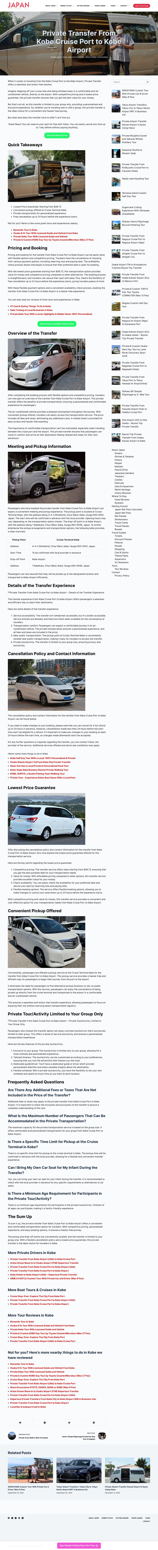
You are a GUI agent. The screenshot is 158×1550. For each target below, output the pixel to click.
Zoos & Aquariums (124, 486)
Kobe (70, 57)
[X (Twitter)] (45, 1423)
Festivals (119, 483)
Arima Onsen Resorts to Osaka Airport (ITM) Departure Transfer (44, 1263)
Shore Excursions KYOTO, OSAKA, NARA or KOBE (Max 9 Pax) (43, 1387)
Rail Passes (120, 516)
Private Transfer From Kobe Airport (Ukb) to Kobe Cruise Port (42, 1259)
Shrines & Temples (124, 456)
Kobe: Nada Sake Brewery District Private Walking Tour (39, 770)
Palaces (119, 542)
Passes (118, 545)
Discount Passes (123, 539)
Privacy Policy (122, 575)
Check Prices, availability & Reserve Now (57, 324)
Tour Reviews (102, 57)
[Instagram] (16, 1518)
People (118, 463)
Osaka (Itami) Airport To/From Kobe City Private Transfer (40, 762)
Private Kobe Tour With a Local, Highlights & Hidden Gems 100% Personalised (51, 314)
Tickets (118, 536)
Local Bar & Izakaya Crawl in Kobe (28, 1407)
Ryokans (119, 503)
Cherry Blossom (123, 493)
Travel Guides (99, 6)
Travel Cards (121, 522)
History (118, 459)
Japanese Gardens (124, 473)
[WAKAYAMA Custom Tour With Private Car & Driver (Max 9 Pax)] (30, 1470)
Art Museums (122, 562)
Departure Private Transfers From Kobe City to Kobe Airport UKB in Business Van (53, 1399)
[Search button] (148, 82)
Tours (112, 6)
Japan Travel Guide (141, 6)
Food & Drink (121, 469)
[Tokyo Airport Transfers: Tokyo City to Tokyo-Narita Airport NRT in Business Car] (79, 1470)
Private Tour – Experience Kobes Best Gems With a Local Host (42, 777)
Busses (118, 529)
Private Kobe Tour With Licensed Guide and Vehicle (40, 236)
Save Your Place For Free (57, 135)
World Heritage (122, 489)
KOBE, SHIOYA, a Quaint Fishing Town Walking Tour (37, 773)
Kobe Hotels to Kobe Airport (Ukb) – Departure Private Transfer (43, 1274)
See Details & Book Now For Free (77, 1545)
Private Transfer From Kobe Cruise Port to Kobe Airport (39, 1270)
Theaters (119, 476)
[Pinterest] (69, 1423)
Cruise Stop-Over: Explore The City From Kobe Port (37, 1296)
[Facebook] (20, 1423)
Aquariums (120, 559)
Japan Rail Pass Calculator (128, 509)
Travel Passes (122, 526)
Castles (118, 479)
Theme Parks (121, 555)
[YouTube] (22, 1518)
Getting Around (83, 6)
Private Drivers (78, 57)
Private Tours (90, 57)
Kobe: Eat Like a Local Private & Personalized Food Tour (39, 766)
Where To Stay (66, 6)
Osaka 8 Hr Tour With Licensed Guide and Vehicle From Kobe (45, 233)
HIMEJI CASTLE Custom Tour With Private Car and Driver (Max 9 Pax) (47, 1278)
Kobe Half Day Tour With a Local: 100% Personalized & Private (42, 758)
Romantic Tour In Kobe (25, 230)
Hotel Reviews (122, 499)
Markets (119, 466)
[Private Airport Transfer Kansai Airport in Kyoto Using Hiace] (127, 1470)
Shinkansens (121, 519)
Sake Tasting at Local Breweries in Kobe (31, 310)
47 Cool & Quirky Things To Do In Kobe (30, 306)
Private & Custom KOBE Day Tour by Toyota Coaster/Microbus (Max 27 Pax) (53, 239)
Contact (123, 6)
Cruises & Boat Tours (58, 57)
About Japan (50, 6)
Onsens (118, 453)
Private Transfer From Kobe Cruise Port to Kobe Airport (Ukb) (42, 1267)
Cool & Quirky (122, 552)
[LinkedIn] (94, 1423)
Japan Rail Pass (123, 512)
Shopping (120, 549)
